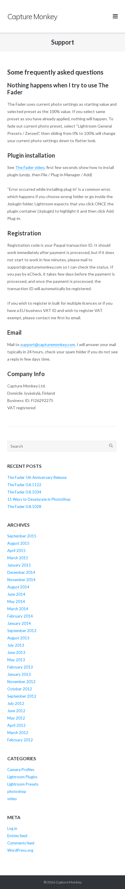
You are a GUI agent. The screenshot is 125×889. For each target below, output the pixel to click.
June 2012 (16, 710)
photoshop (16, 791)
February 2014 (20, 616)
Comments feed (20, 843)
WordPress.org (20, 850)
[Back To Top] (110, 875)
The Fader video (29, 167)
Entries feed (17, 835)
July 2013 (15, 645)
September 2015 (21, 536)
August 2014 (18, 587)
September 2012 (21, 696)
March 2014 (17, 608)
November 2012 (21, 681)
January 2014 (19, 623)
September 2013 (21, 630)
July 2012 (15, 703)
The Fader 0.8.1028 (24, 506)
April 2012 (16, 725)
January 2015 (19, 565)
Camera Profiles (20, 769)
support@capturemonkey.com (47, 344)
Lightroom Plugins (22, 777)
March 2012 (17, 732)
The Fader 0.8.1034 (24, 492)
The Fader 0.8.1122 (24, 484)
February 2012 (20, 740)
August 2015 (18, 543)
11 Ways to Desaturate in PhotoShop (39, 499)
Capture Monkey (69, 882)
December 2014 (21, 572)
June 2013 (16, 652)
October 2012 (19, 689)
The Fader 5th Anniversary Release (37, 477)
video (12, 798)
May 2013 (16, 659)
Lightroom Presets (22, 784)
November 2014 (21, 579)
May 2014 (16, 601)
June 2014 (16, 594)
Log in (12, 828)
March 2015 (17, 557)
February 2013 (20, 667)
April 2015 (16, 550)
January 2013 (19, 674)
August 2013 (18, 638)
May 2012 (16, 718)
